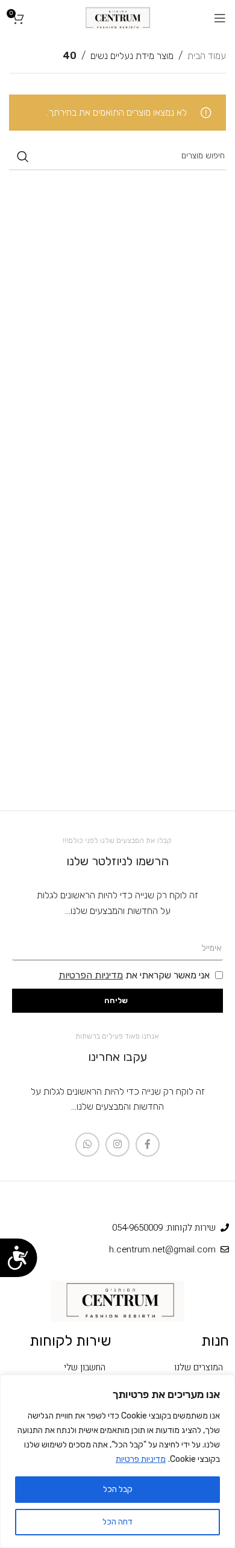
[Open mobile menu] (220, 18)
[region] (117, 1461)
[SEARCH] (23, 156)
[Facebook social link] (148, 1145)
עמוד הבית (206, 55)
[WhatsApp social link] (87, 1145)
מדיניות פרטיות (141, 1459)
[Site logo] (118, 17)
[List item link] (176, 1367)
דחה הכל (117, 1522)
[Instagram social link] (117, 1145)
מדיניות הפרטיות (90, 975)
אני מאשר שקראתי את (134, 975)
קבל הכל (118, 1489)
